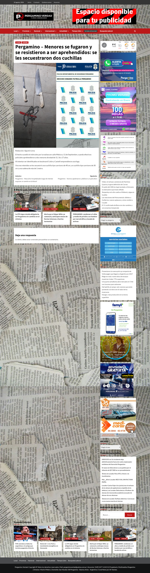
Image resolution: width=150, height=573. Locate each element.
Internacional (50, 31)
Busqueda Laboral (106, 31)
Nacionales (54, 209)
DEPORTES (107, 175)
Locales (18, 42)
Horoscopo (133, 171)
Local (16, 31)
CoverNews (102, 570)
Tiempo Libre (84, 31)
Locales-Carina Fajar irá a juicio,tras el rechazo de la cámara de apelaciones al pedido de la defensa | (118, 488)
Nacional (37, 31)
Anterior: (34, 178)
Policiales (25, 42)
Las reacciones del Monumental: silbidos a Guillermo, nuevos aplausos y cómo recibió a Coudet (117, 200)
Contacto (36, 2)
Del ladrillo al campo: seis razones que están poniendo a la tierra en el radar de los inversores (117, 289)
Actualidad (63, 31)
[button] (135, 31)
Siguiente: (77, 177)
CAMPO (105, 265)
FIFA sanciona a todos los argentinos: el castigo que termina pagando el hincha (24, 546)
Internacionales (27, 536)
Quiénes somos (46, 2)
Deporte (18, 536)
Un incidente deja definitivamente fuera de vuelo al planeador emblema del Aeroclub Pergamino (117, 461)
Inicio (29, 2)
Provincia (25, 31)
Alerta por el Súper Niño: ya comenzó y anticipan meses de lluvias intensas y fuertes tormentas (56, 218)
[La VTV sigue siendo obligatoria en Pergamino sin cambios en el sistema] (27, 202)
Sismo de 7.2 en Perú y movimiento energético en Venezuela (49, 546)
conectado (34, 239)
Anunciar (57, 2)
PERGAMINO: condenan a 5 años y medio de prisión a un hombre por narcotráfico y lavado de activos (85, 218)
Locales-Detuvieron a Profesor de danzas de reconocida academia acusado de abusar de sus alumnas (118, 492)
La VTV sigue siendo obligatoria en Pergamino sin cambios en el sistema (27, 216)
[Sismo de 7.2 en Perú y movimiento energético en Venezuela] (50, 533)
